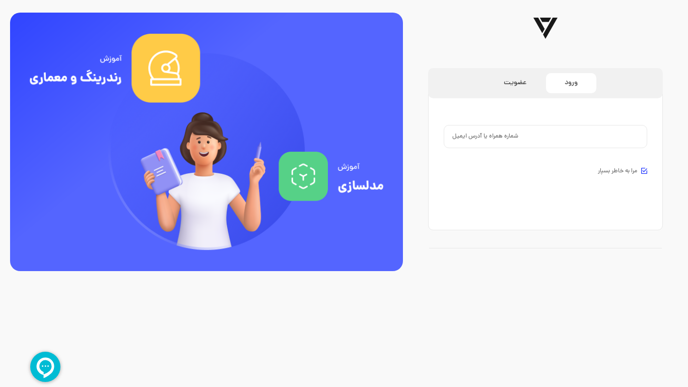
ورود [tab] (571, 83)
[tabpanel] (545, 151)
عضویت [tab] (515, 83)
